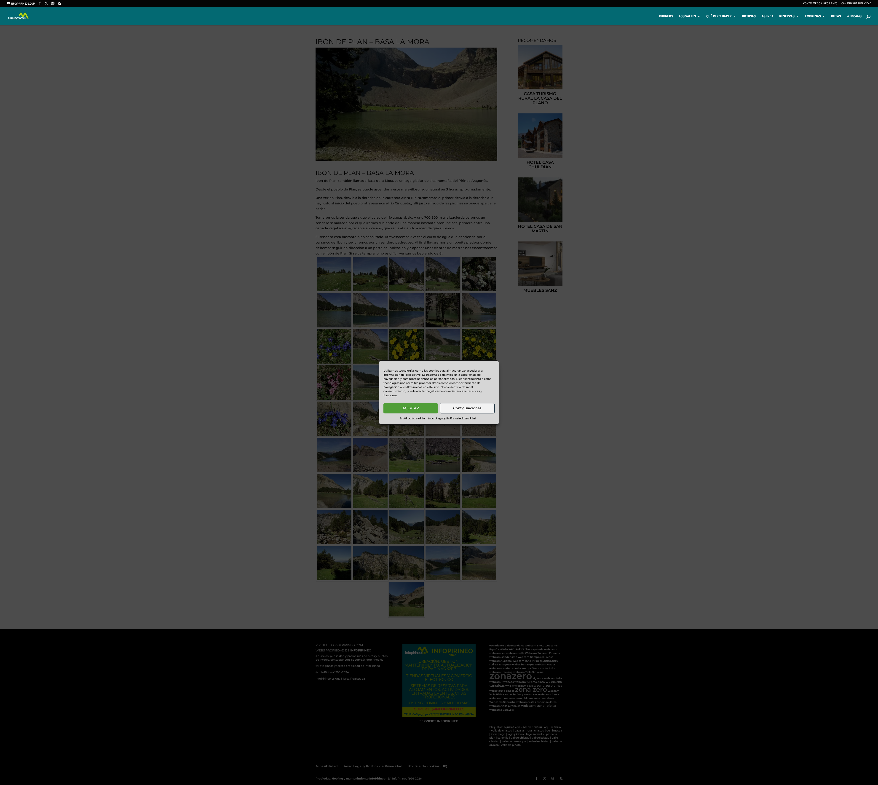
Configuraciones (467, 408)
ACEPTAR (410, 408)
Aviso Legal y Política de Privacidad (452, 418)
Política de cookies (413, 418)
